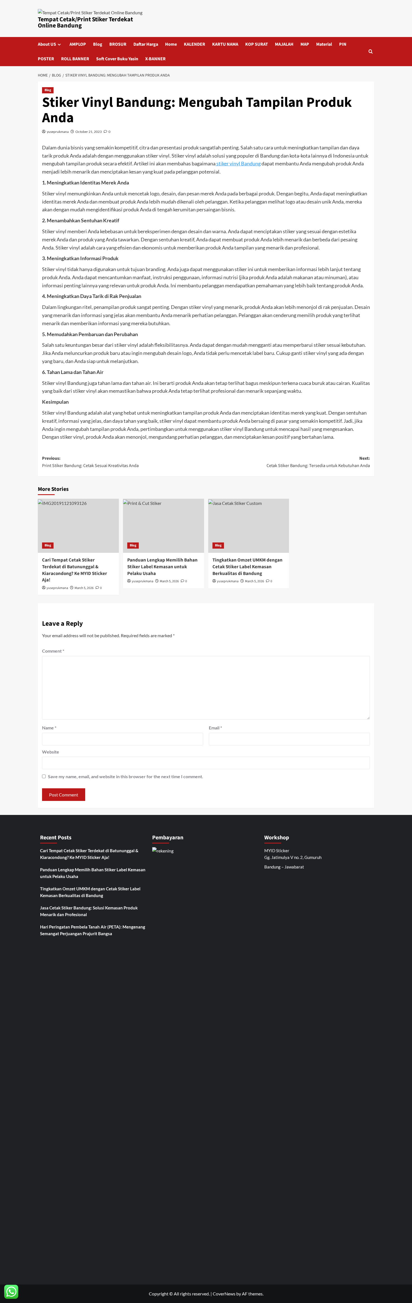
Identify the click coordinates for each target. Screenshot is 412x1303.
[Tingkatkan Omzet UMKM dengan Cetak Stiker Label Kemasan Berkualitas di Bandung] (248, 526)
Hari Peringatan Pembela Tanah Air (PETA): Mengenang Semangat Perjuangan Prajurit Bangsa (92, 930)
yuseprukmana (58, 132)
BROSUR (117, 44)
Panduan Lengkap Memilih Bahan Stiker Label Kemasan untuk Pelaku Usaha (162, 567)
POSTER (46, 59)
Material (324, 44)
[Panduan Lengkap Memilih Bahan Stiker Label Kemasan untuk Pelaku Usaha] (163, 526)
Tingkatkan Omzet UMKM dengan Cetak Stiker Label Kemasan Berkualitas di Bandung (247, 567)
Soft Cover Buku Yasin (117, 59)
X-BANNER (155, 59)
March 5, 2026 (84, 588)
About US (47, 44)
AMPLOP (78, 44)
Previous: (90, 462)
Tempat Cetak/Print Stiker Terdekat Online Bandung (85, 22)
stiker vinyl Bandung (238, 163)
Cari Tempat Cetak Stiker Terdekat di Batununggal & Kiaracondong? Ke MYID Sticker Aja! (74, 570)
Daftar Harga (145, 44)
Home (171, 44)
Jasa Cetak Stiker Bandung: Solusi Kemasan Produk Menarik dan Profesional (89, 911)
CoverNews (224, 1293)
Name (49, 727)
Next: (318, 462)
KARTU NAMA (225, 44)
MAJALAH (284, 44)
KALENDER (194, 44)
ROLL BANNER (75, 59)
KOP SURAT (256, 44)
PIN (342, 44)
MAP (304, 44)
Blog (97, 44)
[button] (370, 51)
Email (215, 727)
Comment (53, 650)
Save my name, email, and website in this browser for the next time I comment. (125, 776)
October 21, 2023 (88, 132)
